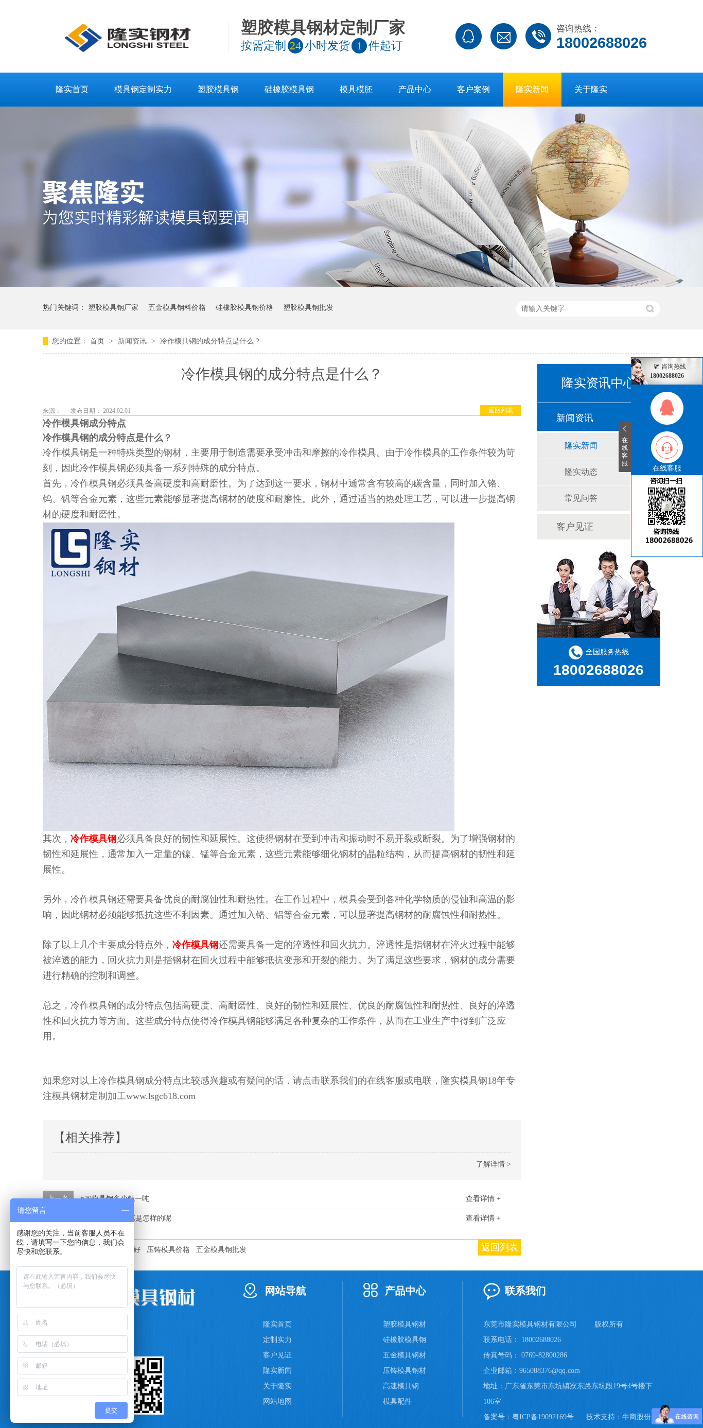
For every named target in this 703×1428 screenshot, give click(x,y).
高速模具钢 (401, 1386)
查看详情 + (483, 1199)
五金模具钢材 (404, 1355)
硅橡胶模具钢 (289, 89)
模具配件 (397, 1401)
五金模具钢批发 (221, 1249)
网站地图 (277, 1401)
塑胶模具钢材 (404, 1324)
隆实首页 (72, 89)
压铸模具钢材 (404, 1370)
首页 (98, 341)
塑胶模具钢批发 (308, 307)
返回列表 (500, 410)
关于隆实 (590, 89)
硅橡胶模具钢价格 (244, 307)
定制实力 (277, 1340)
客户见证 (574, 526)
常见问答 (581, 498)
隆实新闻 (532, 89)
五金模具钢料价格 (177, 307)
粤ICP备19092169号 (543, 1417)
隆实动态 (581, 471)
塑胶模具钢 (218, 89)
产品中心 (414, 89)
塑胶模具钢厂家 (113, 307)
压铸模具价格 (168, 1249)
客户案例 (473, 89)
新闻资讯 (133, 341)
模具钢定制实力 (143, 89)
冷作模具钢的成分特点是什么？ (210, 341)
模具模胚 (356, 89)
